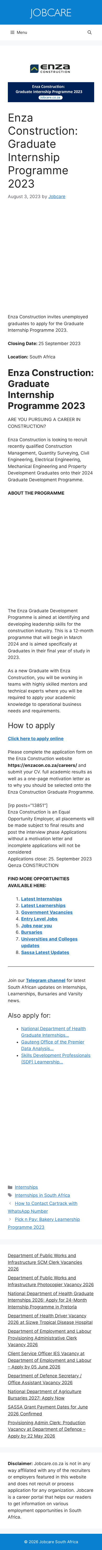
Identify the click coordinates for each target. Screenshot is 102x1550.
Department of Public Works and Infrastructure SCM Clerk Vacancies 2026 (45, 1262)
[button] (89, 32)
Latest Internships (41, 899)
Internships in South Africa (42, 1195)
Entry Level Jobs (39, 918)
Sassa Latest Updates (45, 952)
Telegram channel (45, 980)
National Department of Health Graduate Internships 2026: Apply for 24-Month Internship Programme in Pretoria (51, 1300)
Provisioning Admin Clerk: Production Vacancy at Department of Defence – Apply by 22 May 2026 (47, 1429)
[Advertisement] (51, 260)
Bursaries (31, 932)
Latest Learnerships (43, 905)
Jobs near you (36, 925)
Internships (26, 1187)
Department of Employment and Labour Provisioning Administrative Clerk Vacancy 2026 (49, 1338)
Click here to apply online (36, 738)
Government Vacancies (47, 912)
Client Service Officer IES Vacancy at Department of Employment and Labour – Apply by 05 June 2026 (49, 1360)
